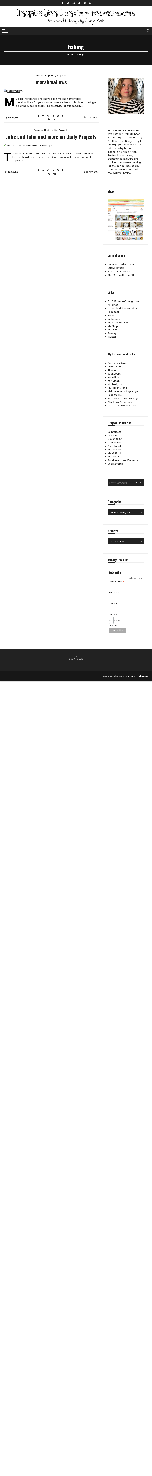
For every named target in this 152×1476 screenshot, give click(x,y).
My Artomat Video (118, 322)
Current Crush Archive (121, 264)
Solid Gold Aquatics (119, 271)
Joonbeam (114, 373)
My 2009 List (115, 449)
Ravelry (112, 333)
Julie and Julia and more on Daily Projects (51, 136)
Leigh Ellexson (116, 268)
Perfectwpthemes (137, 676)
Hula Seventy (115, 366)
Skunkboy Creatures (120, 402)
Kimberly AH (115, 384)
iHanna (112, 370)
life (56, 130)
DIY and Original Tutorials (122, 308)
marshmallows (51, 82)
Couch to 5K (115, 439)
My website (114, 329)
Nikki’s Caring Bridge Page (123, 391)
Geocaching (115, 442)
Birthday (113, 614)
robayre (13, 117)
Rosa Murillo (115, 395)
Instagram (114, 319)
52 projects (114, 432)
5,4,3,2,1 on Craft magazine (123, 301)
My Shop (113, 326)
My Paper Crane (117, 388)
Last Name (114, 603)
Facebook (113, 312)
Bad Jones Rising (117, 363)
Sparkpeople (115, 463)
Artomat (113, 305)
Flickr (111, 315)
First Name (114, 592)
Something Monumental (122, 405)
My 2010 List (114, 453)
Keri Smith (114, 380)
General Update (45, 75)
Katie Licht (114, 377)
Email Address (116, 581)
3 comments (91, 117)
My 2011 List (114, 456)
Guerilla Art (114, 446)
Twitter (112, 336)
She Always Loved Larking (123, 398)
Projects (61, 75)
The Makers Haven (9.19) (122, 275)
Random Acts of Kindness (123, 460)
